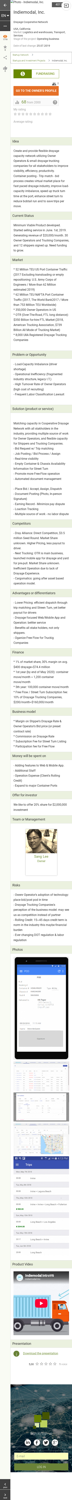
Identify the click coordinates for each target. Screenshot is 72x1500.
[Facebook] (37, 1442)
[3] (46, 1364)
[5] (54, 1364)
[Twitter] (46, 1442)
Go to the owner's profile (37, 89)
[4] (50, 1364)
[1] (37, 1364)
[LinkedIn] (28, 1442)
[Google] (55, 1442)
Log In (41, 1467)
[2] (41, 1364)
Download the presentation (40, 1353)
